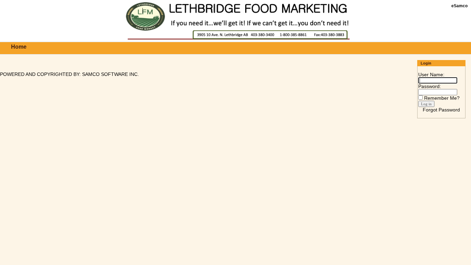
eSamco (459, 5)
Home (19, 47)
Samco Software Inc (110, 74)
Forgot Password (441, 109)
